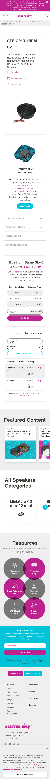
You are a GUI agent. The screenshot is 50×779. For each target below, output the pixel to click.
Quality (32, 691)
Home (4, 22)
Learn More (25, 206)
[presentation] (45, 442)
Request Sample (18, 78)
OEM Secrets (35, 394)
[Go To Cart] (46, 15)
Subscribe (25, 652)
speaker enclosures (24, 188)
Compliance (12, 236)
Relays (9, 700)
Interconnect (12, 692)
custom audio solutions (23, 191)
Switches (10, 707)
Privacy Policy (25, 664)
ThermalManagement (12, 712)
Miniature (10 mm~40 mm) (33, 22)
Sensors (10, 703)
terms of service (25, 662)
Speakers (19, 22)
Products (10, 685)
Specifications (14, 218)
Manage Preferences (11, 770)
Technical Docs (14, 227)
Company (33, 705)
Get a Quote (16, 84)
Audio (11, 22)
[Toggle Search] (7, 15)
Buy (39, 368)
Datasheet (15, 72)
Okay (46, 748)
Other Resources (16, 245)
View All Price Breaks (25, 354)
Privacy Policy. (25, 395)
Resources (33, 685)
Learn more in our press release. (25, 9)
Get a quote (13, 272)
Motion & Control (14, 696)
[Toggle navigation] (4, 15)
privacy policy (10, 662)
